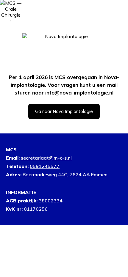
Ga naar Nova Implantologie (64, 111)
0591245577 (45, 166)
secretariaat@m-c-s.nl (46, 158)
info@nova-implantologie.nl (79, 92)
